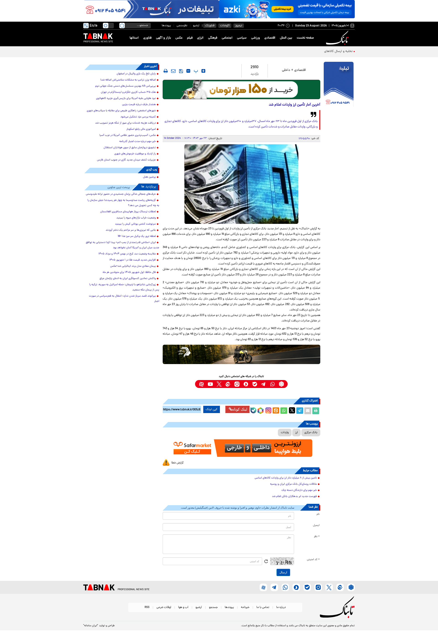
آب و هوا (183, 607)
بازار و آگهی (163, 38)
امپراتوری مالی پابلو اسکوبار (141, 129)
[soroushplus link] (246, 384)
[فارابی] (241, 89)
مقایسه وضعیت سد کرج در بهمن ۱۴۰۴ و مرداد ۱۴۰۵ (127, 254)
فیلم (190, 38)
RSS (147, 607)
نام (318, 514)
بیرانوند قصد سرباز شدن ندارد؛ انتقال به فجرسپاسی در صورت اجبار (124, 298)
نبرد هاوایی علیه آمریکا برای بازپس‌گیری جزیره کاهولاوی (126, 98)
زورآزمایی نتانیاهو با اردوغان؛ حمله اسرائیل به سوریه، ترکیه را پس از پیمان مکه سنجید (124, 287)
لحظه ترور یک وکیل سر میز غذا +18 (137, 236)
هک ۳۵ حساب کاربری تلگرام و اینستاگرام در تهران (128, 92)
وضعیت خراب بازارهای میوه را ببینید (136, 218)
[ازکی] (287, 9)
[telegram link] (263, 384)
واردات (285, 432)
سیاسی (242, 38)
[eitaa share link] (275, 410)
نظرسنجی (182, 25)
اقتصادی (269, 38)
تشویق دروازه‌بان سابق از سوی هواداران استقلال (130, 148)
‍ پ (195, 71)
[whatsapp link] (272, 384)
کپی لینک (211, 409)
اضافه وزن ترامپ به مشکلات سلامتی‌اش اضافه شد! (128, 80)
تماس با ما (262, 607)
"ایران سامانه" (90, 626)
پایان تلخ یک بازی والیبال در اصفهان (136, 74)
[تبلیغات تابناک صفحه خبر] (339, 85)
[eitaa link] (228, 384)
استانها (134, 38)
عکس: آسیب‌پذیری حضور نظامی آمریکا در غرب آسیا (127, 135)
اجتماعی (227, 38)
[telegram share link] (299, 410)
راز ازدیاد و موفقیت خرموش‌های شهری (135, 154)
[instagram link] (237, 384)
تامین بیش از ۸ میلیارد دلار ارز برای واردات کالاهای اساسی (286, 478)
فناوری (147, 38)
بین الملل (286, 38)
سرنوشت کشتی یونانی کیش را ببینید (135, 224)
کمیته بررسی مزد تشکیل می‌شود (138, 117)
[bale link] (255, 384)
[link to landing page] (338, 38)
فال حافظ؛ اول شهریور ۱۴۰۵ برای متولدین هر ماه (129, 272)
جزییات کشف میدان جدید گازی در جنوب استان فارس (126, 160)
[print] (165, 70)
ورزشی (255, 38)
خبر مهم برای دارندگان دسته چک (299, 490)
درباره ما (281, 607)
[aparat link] (201, 384)
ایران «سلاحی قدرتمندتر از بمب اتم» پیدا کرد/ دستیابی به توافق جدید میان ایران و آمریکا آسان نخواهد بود (122, 245)
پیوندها (166, 25)
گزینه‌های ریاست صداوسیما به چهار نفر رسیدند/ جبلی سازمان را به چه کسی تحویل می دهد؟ (123, 203)
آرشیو (196, 25)
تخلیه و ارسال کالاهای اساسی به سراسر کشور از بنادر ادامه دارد (311, 51)
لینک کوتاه (239, 409)
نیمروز (238, 25)
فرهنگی (212, 38)
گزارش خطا (177, 463)
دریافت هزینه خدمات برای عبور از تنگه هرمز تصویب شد (125, 123)
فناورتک (209, 25)
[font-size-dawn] (188, 70)
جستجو (213, 607)
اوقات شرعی (163, 607)
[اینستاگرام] (267, 409)
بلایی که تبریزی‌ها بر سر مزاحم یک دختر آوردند (131, 230)
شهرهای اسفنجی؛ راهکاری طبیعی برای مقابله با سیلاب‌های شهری (121, 111)
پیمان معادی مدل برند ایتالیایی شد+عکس (133, 266)
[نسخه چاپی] (315, 410)
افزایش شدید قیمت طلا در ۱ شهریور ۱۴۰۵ (132, 260)
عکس (178, 38)
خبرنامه (245, 607)
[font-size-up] (203, 70)
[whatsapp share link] (283, 410)
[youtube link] (210, 384)
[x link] (219, 384)
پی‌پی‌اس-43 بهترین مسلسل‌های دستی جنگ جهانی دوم (125, 86)
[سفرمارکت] (241, 448)
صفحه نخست (305, 38)
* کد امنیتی (313, 560)
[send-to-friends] (173, 70)
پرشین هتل (149, 177)
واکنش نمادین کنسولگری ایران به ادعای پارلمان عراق (127, 279)
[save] (181, 71)
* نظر (317, 537)
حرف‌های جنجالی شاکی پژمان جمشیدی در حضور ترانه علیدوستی (121, 194)
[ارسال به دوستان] (307, 410)
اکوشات (224, 25)
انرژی (200, 38)
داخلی (286, 70)
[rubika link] (281, 384)
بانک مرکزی (310, 432)
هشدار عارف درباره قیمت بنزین (139, 105)
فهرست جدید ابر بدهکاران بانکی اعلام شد (294, 496)
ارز (296, 432)
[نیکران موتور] (241, 354)
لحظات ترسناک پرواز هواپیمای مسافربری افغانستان (128, 212)
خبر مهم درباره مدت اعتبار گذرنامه (137, 142)
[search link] (122, 25)
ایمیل (316, 525)
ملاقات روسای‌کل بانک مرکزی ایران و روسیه (293, 484)
